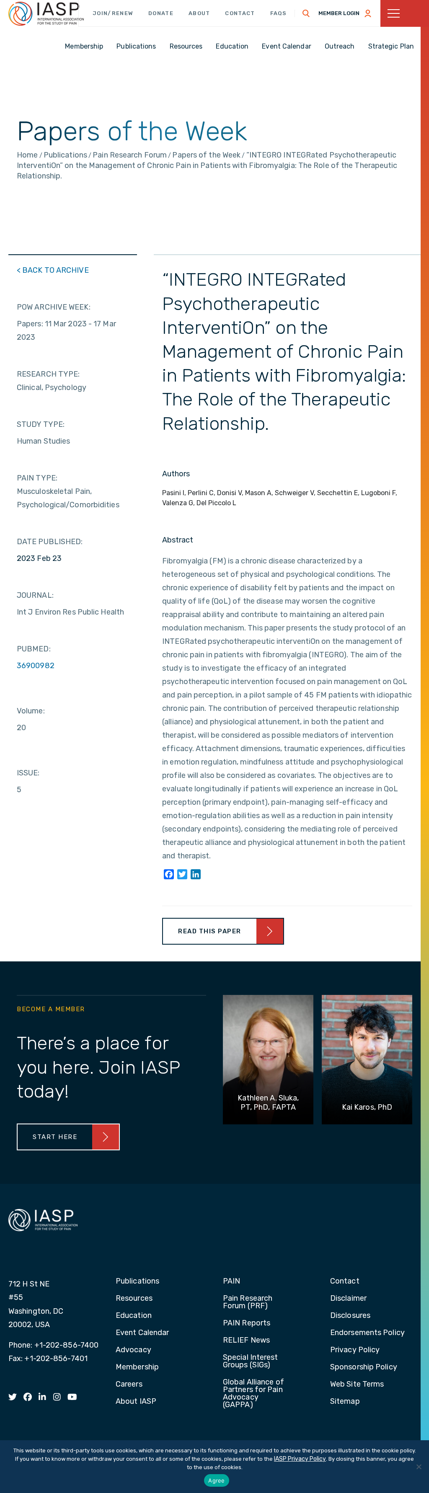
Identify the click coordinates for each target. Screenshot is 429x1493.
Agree (216, 1480)
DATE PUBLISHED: (50, 541)
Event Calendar (142, 1333)
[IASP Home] (46, 14)
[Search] (306, 13)
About (199, 13)
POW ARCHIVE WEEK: (53, 307)
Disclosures (350, 1316)
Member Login (338, 13)
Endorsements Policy (367, 1333)
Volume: (31, 711)
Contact (240, 13)
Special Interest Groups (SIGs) (250, 1361)
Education (134, 1316)
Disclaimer (348, 1298)
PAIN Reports (246, 1323)
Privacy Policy (355, 1350)
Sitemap (345, 1401)
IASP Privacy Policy (300, 1458)
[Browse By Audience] (404, 13)
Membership (137, 1367)
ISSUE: (28, 772)
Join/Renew (113, 13)
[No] (418, 1466)
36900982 (35, 665)
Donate (160, 13)
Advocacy (133, 1350)
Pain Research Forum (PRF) (247, 1302)
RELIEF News (246, 1340)
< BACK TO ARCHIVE (53, 270)
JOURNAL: (35, 595)
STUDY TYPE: (41, 424)
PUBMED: (34, 649)
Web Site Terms (357, 1384)
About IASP (136, 1401)
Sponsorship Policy (363, 1367)
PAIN (231, 1281)
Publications (137, 1281)
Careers (129, 1384)
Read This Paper (209, 931)
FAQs (278, 13)
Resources (134, 1298)
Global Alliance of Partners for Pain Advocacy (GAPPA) (253, 1393)
